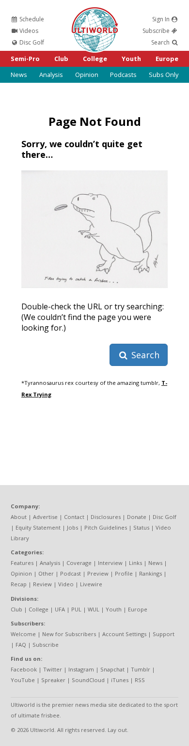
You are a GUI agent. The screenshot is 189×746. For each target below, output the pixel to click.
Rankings (150, 573)
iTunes (119, 680)
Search (161, 42)
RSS (140, 680)
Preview (98, 573)
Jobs (72, 527)
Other (46, 573)
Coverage (79, 562)
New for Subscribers (69, 634)
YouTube (23, 680)
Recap (19, 584)
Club (61, 58)
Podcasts (123, 74)
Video (66, 584)
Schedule (31, 19)
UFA (60, 609)
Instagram (81, 669)
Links (135, 562)
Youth (131, 58)
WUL (93, 609)
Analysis (51, 74)
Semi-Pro (25, 58)
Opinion (86, 74)
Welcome (23, 634)
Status (141, 527)
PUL (76, 609)
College (95, 58)
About (19, 516)
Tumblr (140, 669)
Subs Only (163, 74)
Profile (124, 573)
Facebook (24, 669)
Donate (136, 516)
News (19, 74)
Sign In (161, 19)
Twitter (52, 669)
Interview (110, 562)
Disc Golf (31, 42)
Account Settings (124, 634)
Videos (28, 31)
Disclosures (106, 516)
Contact (74, 516)
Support (163, 634)
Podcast (70, 573)
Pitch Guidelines (105, 527)
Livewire (91, 584)
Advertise (45, 516)
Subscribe (156, 31)
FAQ (21, 644)
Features (22, 562)
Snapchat (112, 669)
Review (42, 584)
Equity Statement (38, 527)
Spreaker (53, 680)
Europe (167, 58)
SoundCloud (88, 680)
